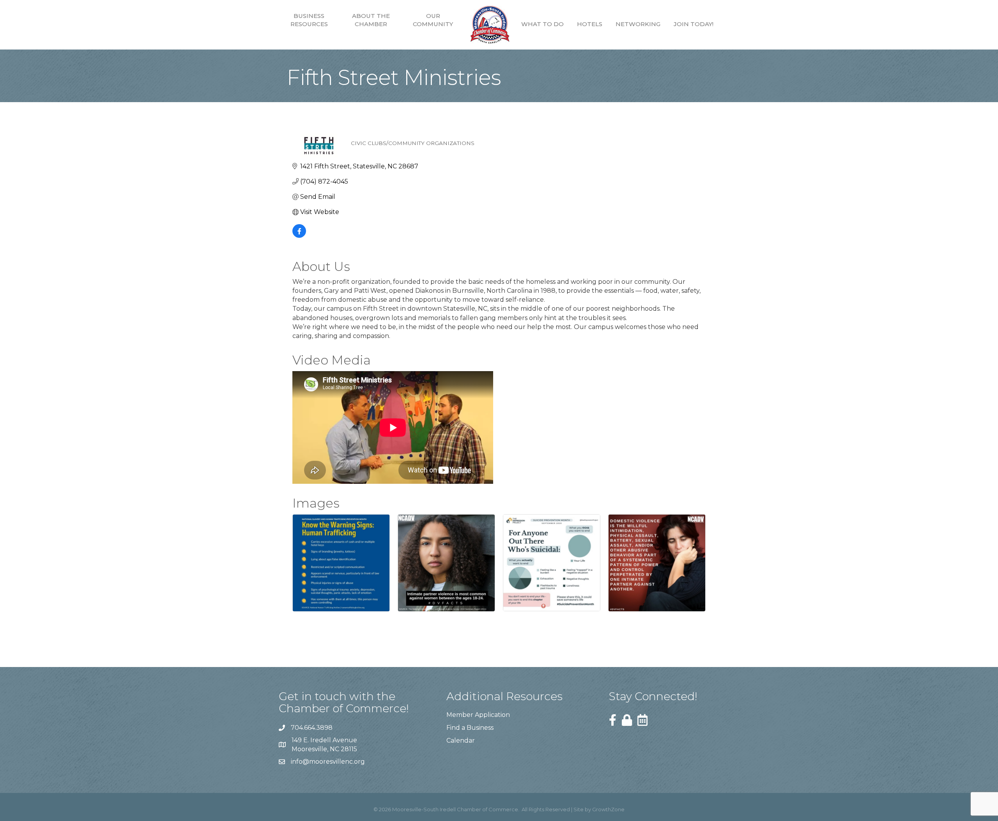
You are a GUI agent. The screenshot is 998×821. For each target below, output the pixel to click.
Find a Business (470, 727)
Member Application (478, 714)
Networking (638, 24)
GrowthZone (608, 809)
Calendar (460, 740)
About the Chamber (371, 20)
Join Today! (693, 24)
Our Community (433, 20)
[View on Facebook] (299, 235)
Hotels (589, 24)
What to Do (542, 24)
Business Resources (309, 20)
